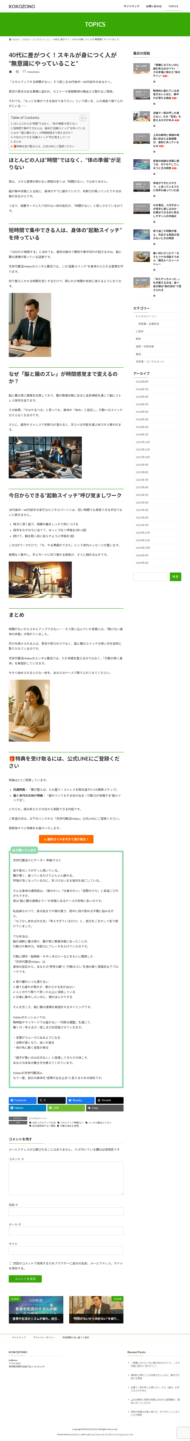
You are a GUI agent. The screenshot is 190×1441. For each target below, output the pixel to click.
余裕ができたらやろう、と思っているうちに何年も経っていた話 (166, 186)
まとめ (17, 141)
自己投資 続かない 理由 (43, 1125)
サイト (13, 1244)
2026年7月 (142, 389)
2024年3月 (142, 562)
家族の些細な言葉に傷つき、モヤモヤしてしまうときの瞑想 (166, 164)
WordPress (75, 1434)
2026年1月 (142, 434)
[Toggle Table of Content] (81, 118)
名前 (13, 1204)
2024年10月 (143, 547)
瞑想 (138, 339)
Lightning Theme (94, 1434)
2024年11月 (143, 540)
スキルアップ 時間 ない (71, 1122)
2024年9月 (142, 555)
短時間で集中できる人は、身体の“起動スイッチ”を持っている (49, 128)
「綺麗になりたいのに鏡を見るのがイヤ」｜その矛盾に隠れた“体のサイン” (166, 70)
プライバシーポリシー (44, 1337)
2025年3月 (142, 510)
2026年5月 (142, 404)
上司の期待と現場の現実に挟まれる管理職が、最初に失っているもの (166, 140)
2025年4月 (142, 502)
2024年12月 (143, 532)
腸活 (138, 354)
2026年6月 (142, 396)
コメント (16, 1159)
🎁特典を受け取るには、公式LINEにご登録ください (43, 146)
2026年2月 (142, 427)
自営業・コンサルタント (150, 361)
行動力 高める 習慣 (69, 1125)
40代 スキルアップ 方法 (44, 1122)
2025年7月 (142, 479)
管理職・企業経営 (148, 323)
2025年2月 (142, 517)
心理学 (140, 331)
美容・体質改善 (145, 346)
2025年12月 (143, 442)
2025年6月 (142, 487)
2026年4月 (142, 411)
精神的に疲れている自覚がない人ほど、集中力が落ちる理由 (166, 94)
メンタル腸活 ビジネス (100, 1122)
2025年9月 (142, 464)
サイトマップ (19, 1337)
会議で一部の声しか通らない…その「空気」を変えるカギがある (167, 116)
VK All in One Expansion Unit (119, 1434)
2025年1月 (142, 525)
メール (15, 1224)
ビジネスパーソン (38, 1118)
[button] (66, 839)
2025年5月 (142, 494)
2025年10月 (143, 457)
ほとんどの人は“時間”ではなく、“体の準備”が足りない (45, 123)
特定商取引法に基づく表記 (75, 1337)
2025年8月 (142, 472)
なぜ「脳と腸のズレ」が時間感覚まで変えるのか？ (43, 132)
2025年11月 (143, 449)
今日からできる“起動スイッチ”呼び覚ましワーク (41, 137)
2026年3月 (142, 419)
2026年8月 (142, 381)
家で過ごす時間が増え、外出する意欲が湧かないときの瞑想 (166, 234)
